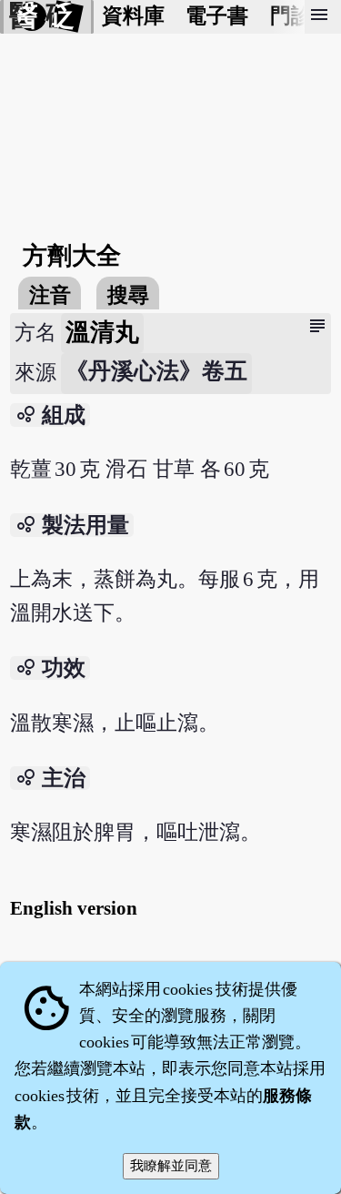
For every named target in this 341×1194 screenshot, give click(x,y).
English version (73, 908)
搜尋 (128, 295)
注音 (50, 295)
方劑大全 (72, 255)
